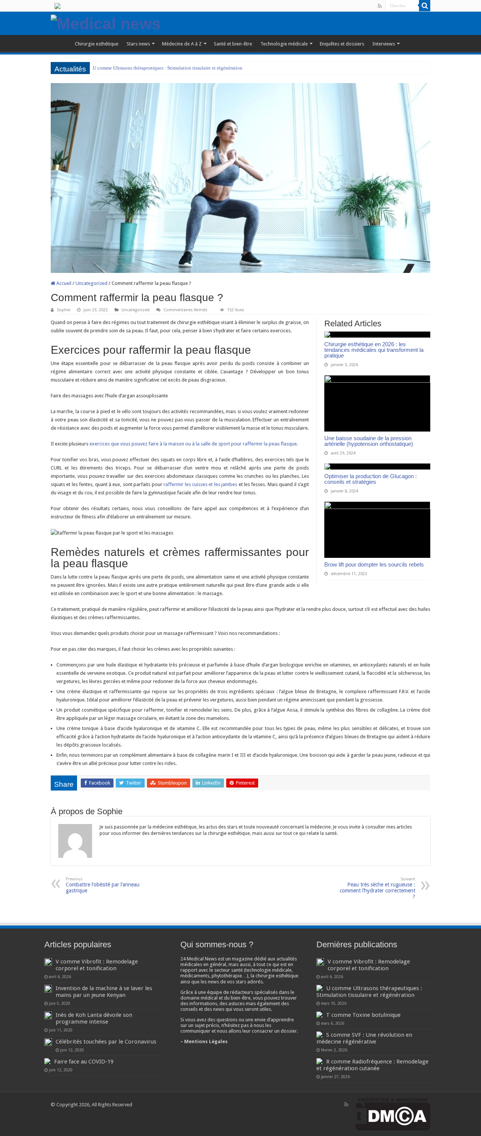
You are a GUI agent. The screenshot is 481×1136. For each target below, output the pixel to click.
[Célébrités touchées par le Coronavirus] (48, 1042)
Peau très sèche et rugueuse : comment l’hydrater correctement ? (377, 888)
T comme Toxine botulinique (363, 1015)
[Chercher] (424, 5)
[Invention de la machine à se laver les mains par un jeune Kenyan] (48, 988)
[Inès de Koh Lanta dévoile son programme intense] (48, 1015)
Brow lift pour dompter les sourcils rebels (374, 564)
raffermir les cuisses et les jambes (200, 484)
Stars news (138, 44)
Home (60, 43)
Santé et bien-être (233, 44)
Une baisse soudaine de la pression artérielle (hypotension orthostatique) (368, 441)
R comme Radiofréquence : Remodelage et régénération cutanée (372, 1065)
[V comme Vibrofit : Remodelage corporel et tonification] (48, 962)
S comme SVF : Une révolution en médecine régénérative (364, 1038)
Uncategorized (91, 283)
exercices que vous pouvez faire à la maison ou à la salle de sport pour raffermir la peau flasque (193, 444)
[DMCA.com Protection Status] (392, 1113)
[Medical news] (106, 23)
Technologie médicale (284, 44)
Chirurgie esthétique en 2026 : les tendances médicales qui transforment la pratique (374, 350)
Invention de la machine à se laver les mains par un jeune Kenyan (104, 991)
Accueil (63, 283)
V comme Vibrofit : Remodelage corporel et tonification (97, 965)
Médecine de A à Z (182, 44)
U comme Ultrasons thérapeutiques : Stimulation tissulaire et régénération (167, 68)
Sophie (63, 309)
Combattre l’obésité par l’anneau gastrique (102, 885)
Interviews (383, 44)
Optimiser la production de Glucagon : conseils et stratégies (370, 479)
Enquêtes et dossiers (342, 44)
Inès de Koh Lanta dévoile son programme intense (94, 1018)
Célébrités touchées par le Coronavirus (106, 1041)
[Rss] (380, 6)
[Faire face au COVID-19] (47, 1061)
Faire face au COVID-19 (83, 1061)
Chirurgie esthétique (96, 44)
